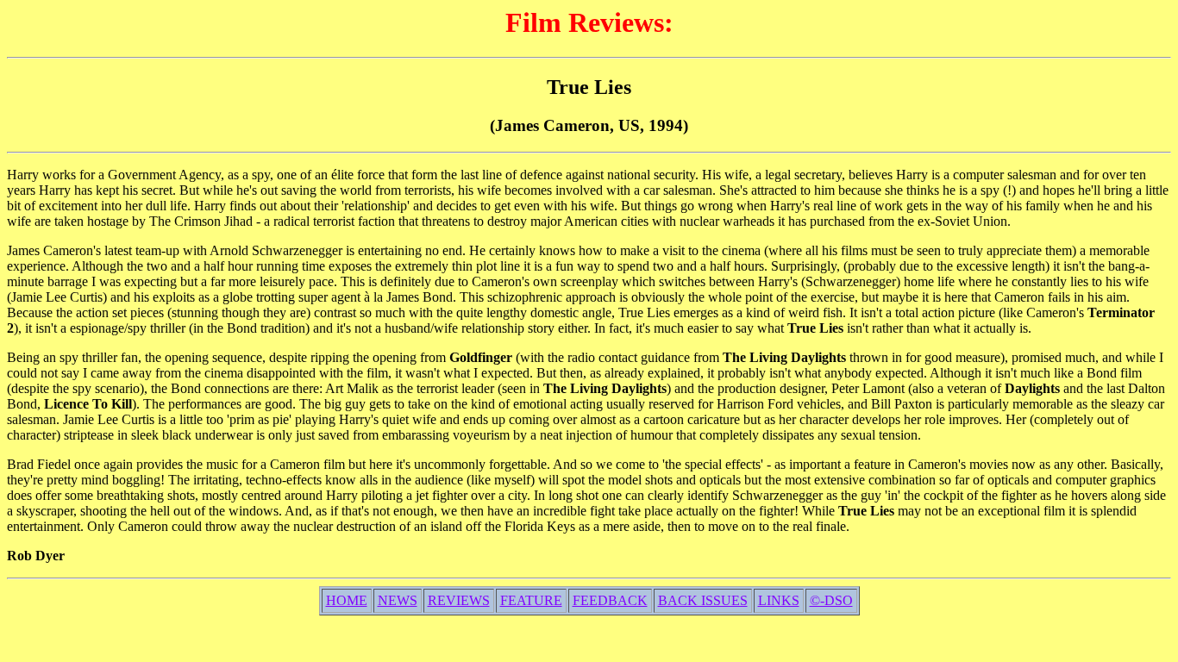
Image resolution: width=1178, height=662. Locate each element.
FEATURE (531, 600)
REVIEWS (459, 600)
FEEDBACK (610, 600)
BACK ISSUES (703, 600)
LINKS (778, 600)
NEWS (397, 600)
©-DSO (831, 600)
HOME (346, 600)
